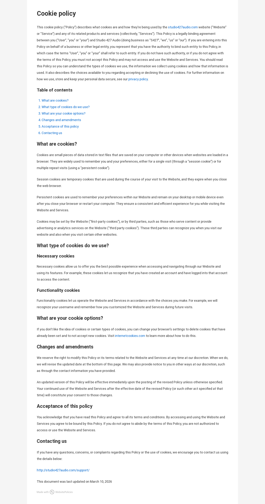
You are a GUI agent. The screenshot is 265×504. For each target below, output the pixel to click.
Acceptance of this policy (60, 126)
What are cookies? (55, 100)
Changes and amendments (61, 120)
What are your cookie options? (63, 113)
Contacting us (52, 133)
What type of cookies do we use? (66, 107)
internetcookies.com (130, 336)
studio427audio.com (183, 27)
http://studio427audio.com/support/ (63, 470)
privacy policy (138, 79)
